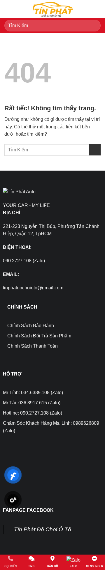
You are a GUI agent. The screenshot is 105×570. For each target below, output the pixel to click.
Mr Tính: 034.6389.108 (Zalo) (33, 392)
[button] (7, 9)
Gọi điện (10, 566)
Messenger (94, 566)
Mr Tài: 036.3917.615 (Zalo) (31, 402)
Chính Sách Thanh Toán (32, 346)
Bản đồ (52, 566)
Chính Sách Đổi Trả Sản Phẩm (39, 335)
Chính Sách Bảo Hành (30, 325)
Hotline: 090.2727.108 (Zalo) (32, 412)
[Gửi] (93, 25)
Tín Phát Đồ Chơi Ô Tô (42, 529)
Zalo (73, 566)
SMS (31, 566)
